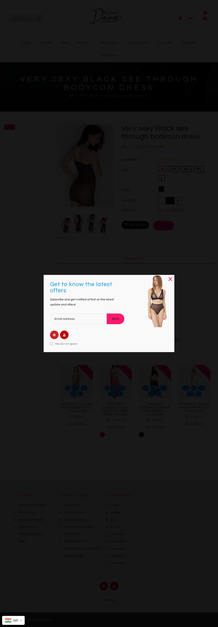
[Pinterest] (54, 335)
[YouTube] (64, 335)
